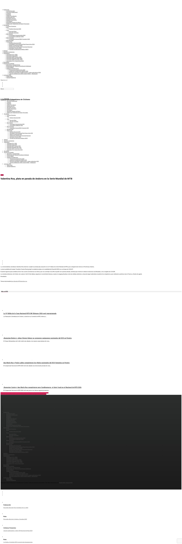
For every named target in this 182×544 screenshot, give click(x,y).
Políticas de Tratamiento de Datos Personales (17, 23)
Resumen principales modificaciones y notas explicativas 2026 (25, 72)
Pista (7, 30)
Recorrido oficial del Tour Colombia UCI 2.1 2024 (15, 507)
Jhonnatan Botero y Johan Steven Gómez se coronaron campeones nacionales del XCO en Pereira (37, 338)
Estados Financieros (11, 20)
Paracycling (9, 41)
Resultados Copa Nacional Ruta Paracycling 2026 (22, 44)
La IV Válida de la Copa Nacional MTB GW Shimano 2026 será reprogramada (29, 313)
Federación (6, 9)
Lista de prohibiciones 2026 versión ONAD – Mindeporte (23, 73)
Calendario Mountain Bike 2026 (14, 58)
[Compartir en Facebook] (92, 260)
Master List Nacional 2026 (15, 45)
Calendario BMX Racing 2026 (13, 57)
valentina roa (23, 281)
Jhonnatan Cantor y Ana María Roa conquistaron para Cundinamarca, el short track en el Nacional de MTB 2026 (42, 387)
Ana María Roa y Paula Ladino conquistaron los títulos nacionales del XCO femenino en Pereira (36, 363)
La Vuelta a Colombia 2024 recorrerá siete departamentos (17, 542)
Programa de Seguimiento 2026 (17, 70)
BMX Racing (9, 34)
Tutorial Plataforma (11, 77)
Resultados (6, 62)
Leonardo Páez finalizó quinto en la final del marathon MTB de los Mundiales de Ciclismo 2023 (24, 392)
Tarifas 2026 (9, 76)
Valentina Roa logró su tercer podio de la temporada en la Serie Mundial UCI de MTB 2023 (23, 394)
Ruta (7, 27)
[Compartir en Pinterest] (92, 263)
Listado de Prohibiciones (12, 68)
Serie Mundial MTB (15, 281)
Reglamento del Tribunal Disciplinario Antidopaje (18, 66)
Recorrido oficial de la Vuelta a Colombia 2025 (15, 519)
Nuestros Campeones (8, 52)
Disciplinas (6, 25)
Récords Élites (12, 31)
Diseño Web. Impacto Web (66, 482)
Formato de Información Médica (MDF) (19, 49)
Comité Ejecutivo (10, 11)
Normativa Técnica (11, 18)
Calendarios (6, 53)
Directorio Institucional (11, 12)
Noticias (5, 50)
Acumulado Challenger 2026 (16, 36)
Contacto (8, 13)
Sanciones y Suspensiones (13, 64)
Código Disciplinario (11, 16)
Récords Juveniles (13, 32)
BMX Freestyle (10, 38)
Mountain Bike (10, 40)
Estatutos (8, 14)
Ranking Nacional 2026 (15, 29)
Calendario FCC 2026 (11, 54)
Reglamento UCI (10, 17)
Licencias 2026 (7, 75)
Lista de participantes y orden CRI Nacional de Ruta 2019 (17, 530)
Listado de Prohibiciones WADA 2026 (18, 71)
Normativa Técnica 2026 (15, 48)
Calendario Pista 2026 (12, 55)
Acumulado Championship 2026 (17, 35)
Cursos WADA (10, 67)
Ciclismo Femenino (11, 26)
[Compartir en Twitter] (92, 261)
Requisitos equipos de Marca (13, 22)
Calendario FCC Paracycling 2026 (15, 61)
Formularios (9, 21)
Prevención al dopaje (8, 63)
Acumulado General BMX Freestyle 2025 (19, 39)
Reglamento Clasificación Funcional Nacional (20, 46)
